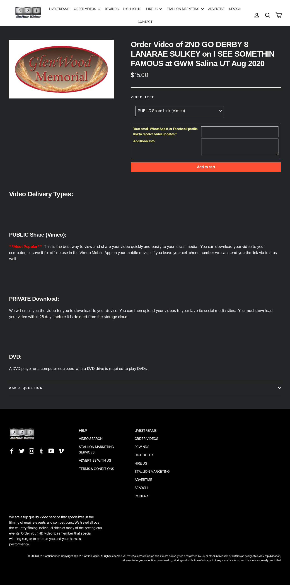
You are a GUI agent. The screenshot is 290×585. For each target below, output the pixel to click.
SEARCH (235, 9)
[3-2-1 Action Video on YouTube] (51, 451)
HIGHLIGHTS (132, 9)
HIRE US (152, 9)
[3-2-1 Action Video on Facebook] (11, 451)
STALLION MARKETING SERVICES (96, 449)
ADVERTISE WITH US (95, 460)
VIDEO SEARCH (91, 438)
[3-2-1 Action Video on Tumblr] (41, 451)
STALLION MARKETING (183, 9)
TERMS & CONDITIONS (96, 469)
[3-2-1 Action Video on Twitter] (21, 451)
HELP (83, 430)
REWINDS (112, 9)
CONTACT (145, 22)
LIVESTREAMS (59, 9)
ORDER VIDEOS (85, 9)
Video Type (143, 97)
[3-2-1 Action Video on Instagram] (31, 451)
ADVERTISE (216, 9)
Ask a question (26, 388)
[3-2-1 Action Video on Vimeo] (61, 451)
